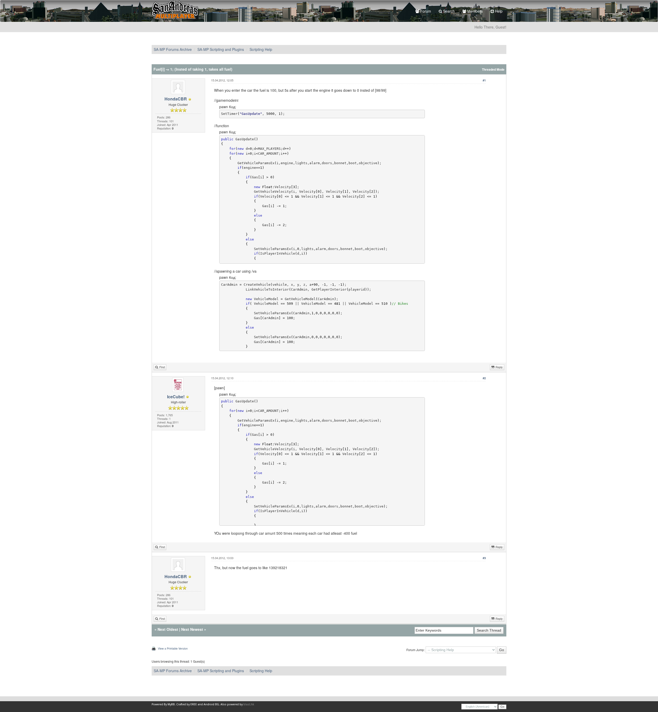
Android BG (211, 704)
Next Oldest (168, 629)
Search (448, 11)
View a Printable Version (173, 648)
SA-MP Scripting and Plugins (220, 49)
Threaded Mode (493, 69)
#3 (484, 558)
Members (474, 11)
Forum (425, 11)
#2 (484, 378)
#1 (484, 80)
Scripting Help (261, 49)
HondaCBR (175, 99)
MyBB (171, 704)
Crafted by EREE (186, 704)
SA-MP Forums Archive (173, 49)
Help (498, 11)
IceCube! (176, 397)
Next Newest (192, 629)
